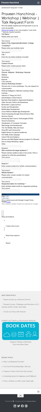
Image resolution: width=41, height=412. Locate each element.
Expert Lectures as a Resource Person (16, 299)
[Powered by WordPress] (13, 401)
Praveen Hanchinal (10, 2)
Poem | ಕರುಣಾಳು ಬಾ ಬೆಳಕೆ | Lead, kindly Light (18, 381)
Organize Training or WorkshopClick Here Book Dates (20, 343)
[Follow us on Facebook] (22, 406)
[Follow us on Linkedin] (14, 406)
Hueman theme (31, 401)
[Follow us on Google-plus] (26, 406)
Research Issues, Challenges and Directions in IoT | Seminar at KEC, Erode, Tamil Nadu (20, 305)
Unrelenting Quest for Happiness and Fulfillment (19, 376)
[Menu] (38, 2)
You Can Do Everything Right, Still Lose (17, 366)
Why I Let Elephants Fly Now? (13, 362)
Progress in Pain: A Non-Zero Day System (17, 371)
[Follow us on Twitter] (18, 406)
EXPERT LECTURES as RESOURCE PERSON (18, 321)
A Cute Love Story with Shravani (14, 312)
